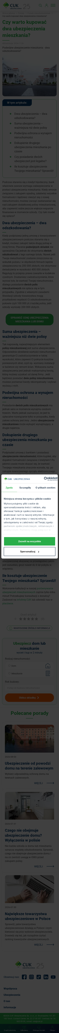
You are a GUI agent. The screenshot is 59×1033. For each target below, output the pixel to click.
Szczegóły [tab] (25, 487)
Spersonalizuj (27, 551)
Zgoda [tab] (9, 487)
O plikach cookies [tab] (45, 487)
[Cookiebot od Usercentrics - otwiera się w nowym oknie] (44, 479)
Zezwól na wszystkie (29, 541)
